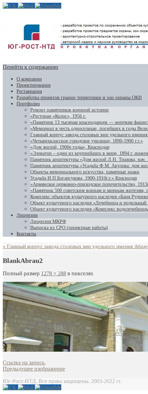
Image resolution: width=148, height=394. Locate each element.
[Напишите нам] (26, 6)
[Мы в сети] (10, 6)
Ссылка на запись (23, 362)
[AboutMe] (48, 6)
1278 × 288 (53, 273)
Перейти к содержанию (30, 67)
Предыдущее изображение (34, 369)
